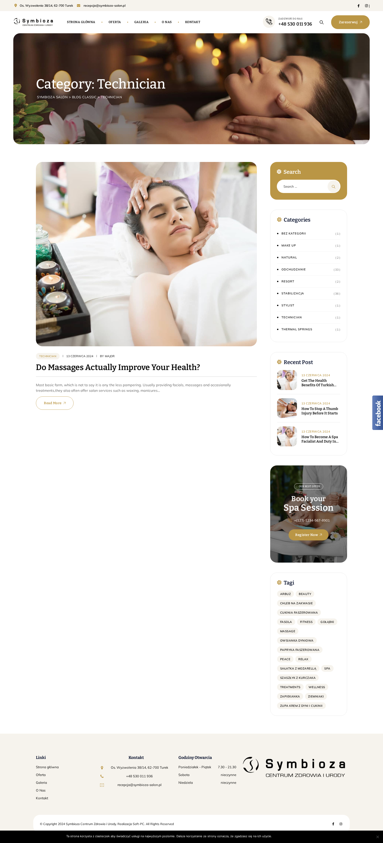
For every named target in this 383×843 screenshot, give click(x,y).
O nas (167, 22)
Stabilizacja (292, 293)
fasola (286, 622)
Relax (303, 659)
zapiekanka (290, 696)
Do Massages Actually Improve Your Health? (118, 367)
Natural (289, 257)
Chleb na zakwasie (296, 603)
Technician (47, 356)
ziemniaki (316, 696)
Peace (285, 659)
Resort (287, 281)
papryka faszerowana (300, 650)
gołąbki (327, 622)
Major (110, 356)
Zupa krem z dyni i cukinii (301, 705)
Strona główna (81, 22)
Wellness (317, 687)
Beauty (305, 594)
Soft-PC (138, 824)
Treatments (290, 687)
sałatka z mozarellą (298, 668)
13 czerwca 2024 (315, 375)
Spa (327, 668)
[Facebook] (358, 6)
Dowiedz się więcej (303, 836)
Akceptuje (281, 836)
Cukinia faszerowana (299, 612)
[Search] (321, 22)
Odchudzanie (293, 269)
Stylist (287, 305)
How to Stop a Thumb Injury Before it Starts (319, 411)
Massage (287, 631)
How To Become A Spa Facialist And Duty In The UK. (319, 439)
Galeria (141, 22)
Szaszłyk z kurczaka (298, 678)
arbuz (285, 594)
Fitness (306, 622)
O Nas (40, 790)
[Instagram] (366, 6)
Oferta (115, 22)
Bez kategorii (293, 233)
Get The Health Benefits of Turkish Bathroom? (317, 382)
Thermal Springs (296, 329)
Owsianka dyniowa (297, 640)
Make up (288, 245)
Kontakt (192, 22)
